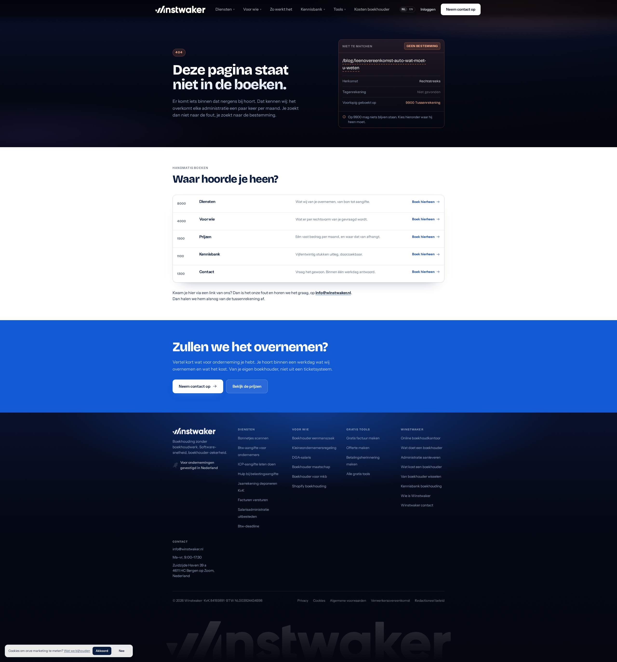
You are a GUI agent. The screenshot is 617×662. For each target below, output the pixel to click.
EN (411, 9)
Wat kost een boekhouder (421, 467)
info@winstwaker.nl (333, 292)
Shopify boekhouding (309, 486)
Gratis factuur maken (363, 438)
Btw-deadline (248, 526)
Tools (340, 9)
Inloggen (428, 9)
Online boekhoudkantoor (420, 438)
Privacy (302, 600)
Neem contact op (460, 9)
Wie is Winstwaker (415, 496)
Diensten (225, 9)
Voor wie (252, 9)
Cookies (319, 600)
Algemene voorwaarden (348, 600)
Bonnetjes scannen (253, 438)
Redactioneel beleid (429, 600)
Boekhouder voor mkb (309, 476)
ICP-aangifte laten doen (257, 464)
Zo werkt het (281, 9)
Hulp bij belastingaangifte (258, 474)
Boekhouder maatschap (311, 467)
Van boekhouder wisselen (421, 476)
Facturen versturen (253, 500)
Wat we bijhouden (77, 651)
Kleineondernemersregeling (314, 448)
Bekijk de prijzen (247, 386)
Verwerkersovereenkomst (390, 600)
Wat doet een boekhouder (421, 448)
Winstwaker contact (417, 505)
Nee (121, 651)
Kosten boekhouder (371, 9)
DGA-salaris (301, 457)
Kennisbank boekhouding (421, 486)
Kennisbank (313, 9)
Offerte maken (357, 448)
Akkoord (102, 651)
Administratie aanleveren (421, 457)
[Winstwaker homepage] (180, 9)
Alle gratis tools (358, 474)
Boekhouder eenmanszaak (313, 438)
